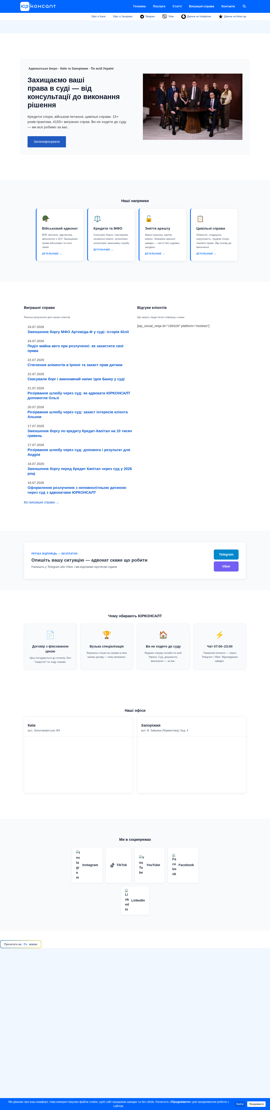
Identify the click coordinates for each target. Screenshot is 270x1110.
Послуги (159, 6)
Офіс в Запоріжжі (122, 16)
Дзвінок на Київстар (235, 16)
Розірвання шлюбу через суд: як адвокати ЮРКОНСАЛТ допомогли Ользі (79, 395)
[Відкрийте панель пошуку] (244, 6)
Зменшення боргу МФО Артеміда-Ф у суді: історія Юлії (78, 332)
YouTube (153, 865)
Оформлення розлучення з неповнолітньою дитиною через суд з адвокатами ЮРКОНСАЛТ (77, 490)
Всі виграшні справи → (41, 502)
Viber (171, 16)
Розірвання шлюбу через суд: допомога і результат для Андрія (79, 452)
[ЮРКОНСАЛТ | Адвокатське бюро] (39, 6)
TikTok (121, 865)
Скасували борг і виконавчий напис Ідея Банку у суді (76, 379)
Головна (139, 6)
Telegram (149, 16)
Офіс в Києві (98, 16)
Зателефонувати (47, 142)
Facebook (186, 865)
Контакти (228, 6)
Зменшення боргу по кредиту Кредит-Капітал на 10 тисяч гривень (80, 433)
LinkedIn (138, 900)
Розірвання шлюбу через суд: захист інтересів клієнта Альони (78, 414)
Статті (177, 6)
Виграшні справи (201, 6)
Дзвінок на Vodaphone (199, 16)
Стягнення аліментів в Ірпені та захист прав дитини (75, 365)
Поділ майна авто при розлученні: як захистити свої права (75, 348)
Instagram (90, 865)
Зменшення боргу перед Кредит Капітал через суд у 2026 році (80, 471)
